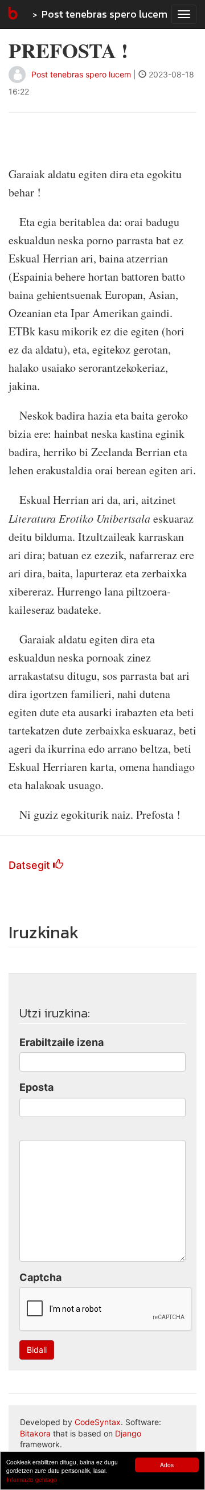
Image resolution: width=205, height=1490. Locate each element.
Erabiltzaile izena (61, 1042)
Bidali (37, 1349)
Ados (167, 1464)
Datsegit (31, 865)
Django (128, 1433)
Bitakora (35, 1433)
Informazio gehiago (31, 1479)
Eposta (36, 1087)
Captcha (40, 1277)
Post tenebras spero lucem (104, 14)
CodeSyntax (98, 1422)
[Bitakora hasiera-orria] (12, 14)
